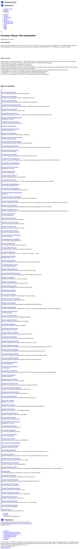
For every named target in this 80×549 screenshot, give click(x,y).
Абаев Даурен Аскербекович (8, 92)
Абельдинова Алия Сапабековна (9, 201)
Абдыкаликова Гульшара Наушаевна (10, 184)
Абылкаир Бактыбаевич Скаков (9, 264)
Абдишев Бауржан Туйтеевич (8, 126)
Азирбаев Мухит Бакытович (8, 290)
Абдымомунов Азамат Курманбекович (11, 196)
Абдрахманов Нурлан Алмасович (10, 146)
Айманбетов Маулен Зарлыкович (9, 332)
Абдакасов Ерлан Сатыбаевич (9, 96)
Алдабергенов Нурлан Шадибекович (10, 443)
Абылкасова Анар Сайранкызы (9, 269)
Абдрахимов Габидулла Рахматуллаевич (11, 137)
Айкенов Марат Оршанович (8, 324)
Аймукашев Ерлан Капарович (9, 336)
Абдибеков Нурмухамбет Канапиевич (11, 105)
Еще (5, 28)
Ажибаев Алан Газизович (7, 277)
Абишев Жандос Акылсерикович (9, 222)
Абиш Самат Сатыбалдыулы (8, 218)
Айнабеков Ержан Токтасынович (9, 345)
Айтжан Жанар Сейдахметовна (9, 370)
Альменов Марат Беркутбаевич (9, 496)
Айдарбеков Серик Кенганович (9, 311)
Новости (6, 10)
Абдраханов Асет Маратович (8, 133)
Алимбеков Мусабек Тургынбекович (10, 458)
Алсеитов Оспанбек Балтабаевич (9, 479)
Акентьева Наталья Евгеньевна (9, 413)
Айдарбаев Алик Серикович (8, 303)
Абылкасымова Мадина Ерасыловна (10, 273)
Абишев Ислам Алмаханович (8, 226)
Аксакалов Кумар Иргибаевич (9, 426)
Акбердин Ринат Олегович (8, 404)
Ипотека (6, 16)
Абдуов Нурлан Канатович (8, 171)
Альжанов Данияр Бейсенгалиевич (10, 492)
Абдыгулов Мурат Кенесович (8, 179)
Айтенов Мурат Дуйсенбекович (9, 366)
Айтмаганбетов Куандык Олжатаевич (11, 387)
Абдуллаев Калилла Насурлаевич (9, 167)
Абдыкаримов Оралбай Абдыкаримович (11, 192)
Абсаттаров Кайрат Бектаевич (9, 247)
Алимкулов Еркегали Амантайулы (10, 462)
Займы (5, 18)
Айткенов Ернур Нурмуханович (9, 383)
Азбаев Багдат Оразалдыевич (8, 281)
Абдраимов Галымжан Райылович (10, 129)
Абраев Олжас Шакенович (8, 243)
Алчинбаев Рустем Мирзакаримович (10, 488)
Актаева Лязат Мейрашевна (8, 430)
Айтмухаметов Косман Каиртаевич (10, 392)
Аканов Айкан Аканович (7, 400)
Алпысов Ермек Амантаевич (8, 475)
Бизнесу (6, 11)
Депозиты (6, 20)
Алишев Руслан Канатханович (9, 467)
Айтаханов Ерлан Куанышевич (9, 362)
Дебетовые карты (8, 23)
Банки (5, 26)
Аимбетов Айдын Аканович (8, 294)
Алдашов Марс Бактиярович (8, 450)
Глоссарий (6, 538)
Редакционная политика (10, 535)
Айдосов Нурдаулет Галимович (9, 315)
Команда (6, 539)
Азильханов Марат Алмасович (9, 286)
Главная (6, 513)
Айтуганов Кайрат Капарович (9, 396)
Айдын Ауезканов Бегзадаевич (9, 320)
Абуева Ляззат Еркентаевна (8, 252)
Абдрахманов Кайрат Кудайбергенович (11, 141)
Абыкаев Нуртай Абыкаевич (8, 260)
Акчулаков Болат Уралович (8, 438)
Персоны (6, 515)
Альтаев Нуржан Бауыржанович (9, 505)
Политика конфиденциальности (12, 533)
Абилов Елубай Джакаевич (8, 213)
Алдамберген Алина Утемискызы (10, 445)
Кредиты (6, 14)
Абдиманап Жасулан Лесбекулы (9, 113)
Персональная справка (10, 536)
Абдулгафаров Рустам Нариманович (10, 163)
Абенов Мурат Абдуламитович (9, 205)
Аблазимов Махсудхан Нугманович (10, 239)
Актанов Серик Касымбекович (9, 434)
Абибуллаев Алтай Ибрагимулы (9, 209)
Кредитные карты (8, 21)
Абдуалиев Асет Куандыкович (9, 154)
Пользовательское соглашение (12, 532)
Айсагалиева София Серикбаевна (10, 353)
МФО (5, 27)
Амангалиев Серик (6, 509)
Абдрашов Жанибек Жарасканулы (10, 150)
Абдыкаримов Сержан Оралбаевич (10, 188)
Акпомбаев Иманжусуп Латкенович (10, 421)
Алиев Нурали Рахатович (7, 454)
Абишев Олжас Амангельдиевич (9, 230)
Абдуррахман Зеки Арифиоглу (9, 175)
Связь (5, 24)
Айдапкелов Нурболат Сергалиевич (10, 298)
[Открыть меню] (15, 2)
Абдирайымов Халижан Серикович (10, 121)
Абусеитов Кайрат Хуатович (8, 256)
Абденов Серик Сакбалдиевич (9, 100)
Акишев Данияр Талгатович (8, 417)
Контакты (6, 530)
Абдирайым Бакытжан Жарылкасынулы (11, 117)
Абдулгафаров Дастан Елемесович (10, 158)
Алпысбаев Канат (5, 471)
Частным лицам (8, 9)
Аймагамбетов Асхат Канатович (9, 328)
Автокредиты (7, 17)
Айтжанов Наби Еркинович (8, 375)
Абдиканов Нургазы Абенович (9, 109)
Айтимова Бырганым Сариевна (9, 379)
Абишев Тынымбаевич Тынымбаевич (11, 235)
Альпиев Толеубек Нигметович (9, 501)
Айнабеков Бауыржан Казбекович (10, 341)
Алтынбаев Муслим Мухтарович (9, 484)
